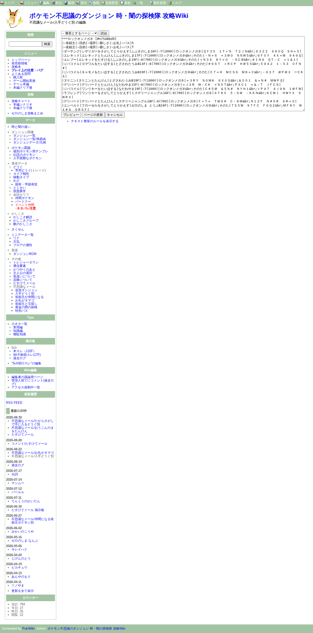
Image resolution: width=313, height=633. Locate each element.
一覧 (140, 3)
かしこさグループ (26, 220)
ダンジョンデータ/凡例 (29, 142)
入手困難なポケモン (27, 158)
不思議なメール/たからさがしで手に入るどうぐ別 (32, 422)
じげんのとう (21, 558)
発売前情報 (19, 63)
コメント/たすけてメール (29, 443)
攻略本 (16, 67)
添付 (83, 3)
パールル (17, 492)
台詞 (14, 474)
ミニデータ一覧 (22, 235)
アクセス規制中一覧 (25, 387)
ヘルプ (177, 3)
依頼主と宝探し (26, 304)
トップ (9, 3)
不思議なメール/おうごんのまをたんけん (32, 429)
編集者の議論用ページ (27, 377)
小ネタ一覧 (19, 324)
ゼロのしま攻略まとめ (27, 113)
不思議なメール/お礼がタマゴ (32, 452)
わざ (16, 180)
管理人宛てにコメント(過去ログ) (32, 382)
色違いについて (24, 276)
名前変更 (111, 3)
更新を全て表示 (22, 591)
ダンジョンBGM (24, 254)
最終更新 (159, 3)
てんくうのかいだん (25, 501)
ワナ (16, 238)
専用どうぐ (23, 170)
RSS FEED (14, 403)
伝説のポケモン (24, 154)
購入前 (18, 77)
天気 (16, 241)
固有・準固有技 (26, 184)
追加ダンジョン (26, 290)
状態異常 (19, 191)
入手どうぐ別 (24, 293)
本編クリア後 (22, 87)
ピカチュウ (19, 567)
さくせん (17, 229)
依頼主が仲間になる (29, 297)
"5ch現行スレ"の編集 (26, 363)
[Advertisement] (102, 159)
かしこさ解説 (22, 217)
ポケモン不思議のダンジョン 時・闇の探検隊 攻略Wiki (108, 15)
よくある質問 (21, 74)
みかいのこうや (22, 531)
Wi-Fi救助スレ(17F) (27, 355)
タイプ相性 (21, 174)
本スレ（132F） (24, 351)
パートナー (23, 201)
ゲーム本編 (21, 84)
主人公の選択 (22, 273)
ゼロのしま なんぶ (24, 540)
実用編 (18, 327)
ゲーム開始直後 (24, 81)
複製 (96, 3)
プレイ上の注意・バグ (27, 70)
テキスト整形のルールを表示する (95, 121)
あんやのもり (21, 576)
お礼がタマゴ (24, 300)
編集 (46, 3)
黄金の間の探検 (26, 307)
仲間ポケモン (24, 198)
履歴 (71, 3)
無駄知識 (19, 334)
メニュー (30, 3)
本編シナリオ (22, 104)
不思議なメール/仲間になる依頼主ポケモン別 (32, 520)
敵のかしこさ (22, 224)
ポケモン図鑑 (21, 148)
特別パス (21, 310)
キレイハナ (19, 549)
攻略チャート (21, 101)
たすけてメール (24, 283)
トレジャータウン (26, 262)
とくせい (19, 188)
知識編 (18, 331)
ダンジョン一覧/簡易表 (29, 139)
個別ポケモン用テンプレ (30, 151)
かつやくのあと (24, 269)
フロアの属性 (22, 245)
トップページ (21, 60)
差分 (59, 3)
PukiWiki (28, 628)
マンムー (17, 483)
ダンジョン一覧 (24, 135)
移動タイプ (21, 177)
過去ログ (19, 358)
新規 (127, 3)
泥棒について (22, 280)
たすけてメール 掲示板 (27, 510)
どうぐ (18, 167)
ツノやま (17, 585)
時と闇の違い (21, 127)
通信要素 (19, 266)
